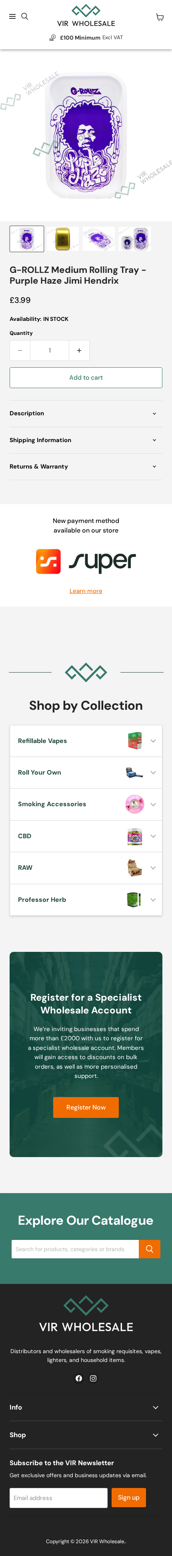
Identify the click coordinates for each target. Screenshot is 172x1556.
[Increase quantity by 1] (79, 350)
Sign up (129, 1497)
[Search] (149, 1249)
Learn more (86, 591)
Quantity (21, 333)
